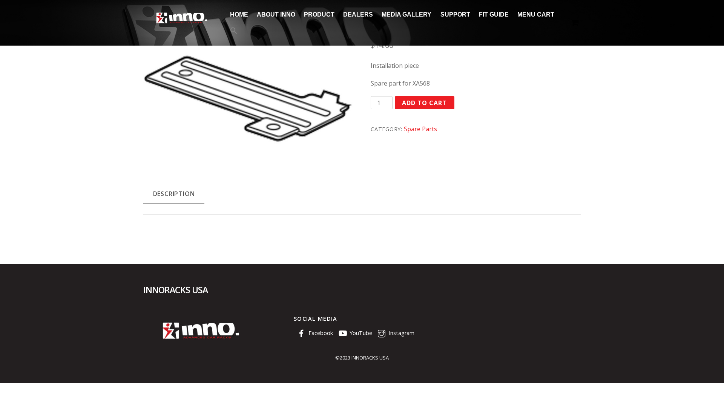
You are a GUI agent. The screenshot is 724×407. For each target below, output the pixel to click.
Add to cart (424, 103)
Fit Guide (494, 14)
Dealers (358, 14)
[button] (233, 31)
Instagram (400, 333)
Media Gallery (406, 14)
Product (319, 14)
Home (239, 14)
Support (455, 14)
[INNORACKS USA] (181, 23)
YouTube (360, 333)
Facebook (320, 333)
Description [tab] (174, 194)
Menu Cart (535, 14)
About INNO (276, 14)
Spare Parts (420, 129)
